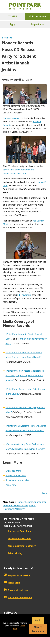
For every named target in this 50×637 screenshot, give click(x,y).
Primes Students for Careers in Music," (25, 430)
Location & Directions (19, 538)
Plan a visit (14, 582)
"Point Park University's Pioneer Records (26, 425)
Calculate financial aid (20, 597)
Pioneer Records (25, 501)
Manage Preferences (38, 629)
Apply (12, 24)
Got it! (38, 620)
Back (44, 493)
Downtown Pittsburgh (14, 508)
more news (7, 37)
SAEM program (13, 470)
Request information (16, 475)
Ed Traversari (24, 294)
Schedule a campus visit (17, 480)
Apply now (11, 484)
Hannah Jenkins (11, 118)
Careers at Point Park (19, 531)
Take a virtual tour (18, 590)
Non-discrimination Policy (22, 545)
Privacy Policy (15, 553)
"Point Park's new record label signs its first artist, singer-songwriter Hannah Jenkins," (25, 375)
